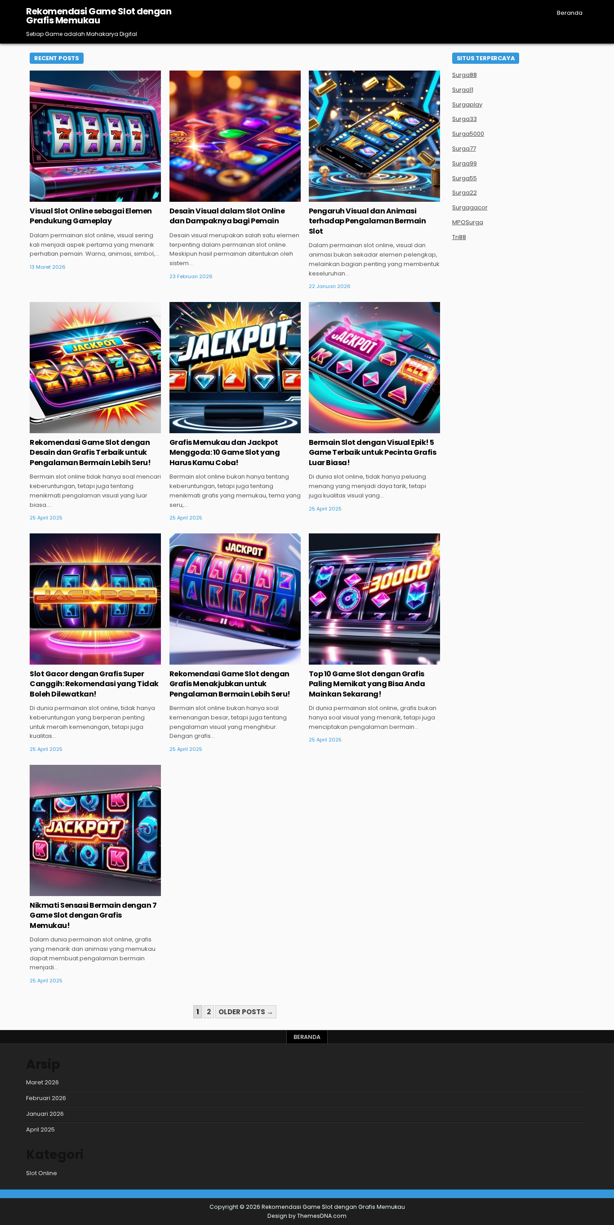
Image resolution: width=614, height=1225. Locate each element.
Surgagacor (470, 207)
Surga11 (462, 89)
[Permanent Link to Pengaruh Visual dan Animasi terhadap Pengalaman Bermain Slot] (374, 136)
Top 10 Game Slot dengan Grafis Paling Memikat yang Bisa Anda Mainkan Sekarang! (367, 684)
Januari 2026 (45, 1114)
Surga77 (464, 148)
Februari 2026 (46, 1098)
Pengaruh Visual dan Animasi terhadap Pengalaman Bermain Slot (367, 221)
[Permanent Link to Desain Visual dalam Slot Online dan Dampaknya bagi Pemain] (235, 136)
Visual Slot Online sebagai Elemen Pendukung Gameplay (91, 216)
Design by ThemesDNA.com (307, 1216)
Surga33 (464, 119)
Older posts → (245, 1011)
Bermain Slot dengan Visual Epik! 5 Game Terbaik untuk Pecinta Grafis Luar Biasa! (372, 452)
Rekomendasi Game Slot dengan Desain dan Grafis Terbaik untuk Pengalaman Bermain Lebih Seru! (90, 452)
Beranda (570, 13)
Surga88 (464, 75)
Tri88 (459, 237)
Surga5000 (468, 133)
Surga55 (464, 178)
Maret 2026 (42, 1082)
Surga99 (464, 163)
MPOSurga (467, 222)
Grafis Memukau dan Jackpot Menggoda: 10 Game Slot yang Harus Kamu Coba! (224, 452)
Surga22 (464, 192)
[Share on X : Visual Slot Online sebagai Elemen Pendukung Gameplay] (76, 197)
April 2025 (40, 1129)
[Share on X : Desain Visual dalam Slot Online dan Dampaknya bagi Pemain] (216, 197)
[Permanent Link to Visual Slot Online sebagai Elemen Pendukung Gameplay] (95, 136)
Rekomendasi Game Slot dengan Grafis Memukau (98, 16)
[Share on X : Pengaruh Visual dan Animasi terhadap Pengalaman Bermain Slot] (355, 197)
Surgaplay (467, 104)
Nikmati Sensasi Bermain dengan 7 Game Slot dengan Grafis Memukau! (93, 915)
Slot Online (95, 99)
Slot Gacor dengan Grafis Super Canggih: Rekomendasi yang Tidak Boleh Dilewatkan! (94, 684)
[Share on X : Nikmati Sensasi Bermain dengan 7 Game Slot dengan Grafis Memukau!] (76, 891)
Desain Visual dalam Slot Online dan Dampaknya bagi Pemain (227, 216)
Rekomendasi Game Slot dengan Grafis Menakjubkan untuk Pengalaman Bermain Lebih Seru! (229, 684)
